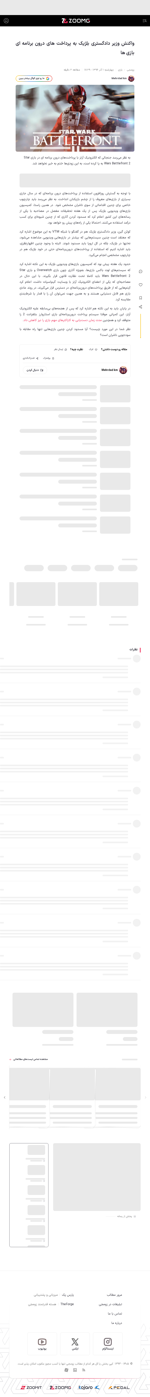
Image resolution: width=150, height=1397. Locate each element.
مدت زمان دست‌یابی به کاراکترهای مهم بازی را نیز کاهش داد (63, 320)
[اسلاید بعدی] (4, 1097)
